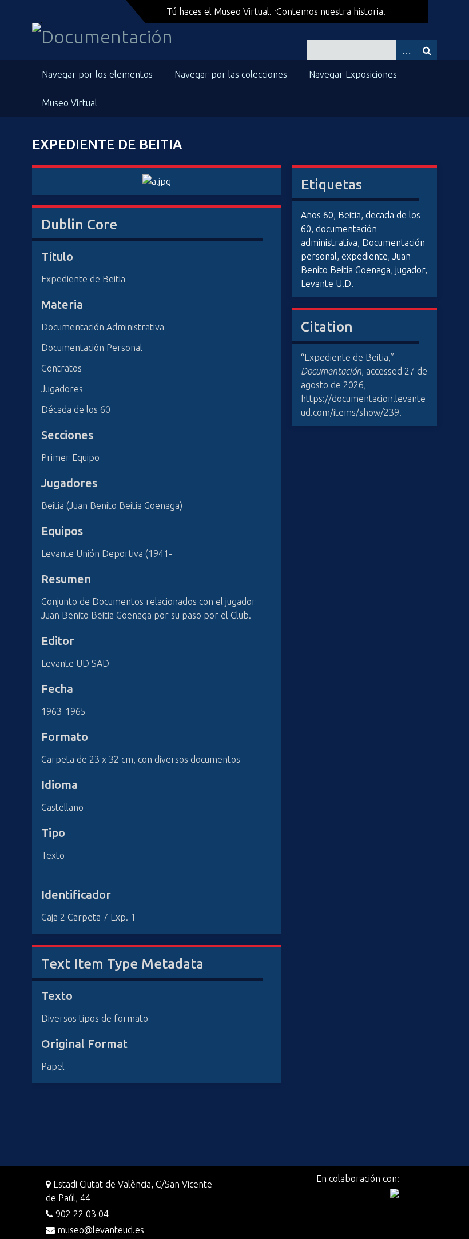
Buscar (426, 50)
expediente (364, 256)
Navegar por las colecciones (230, 74)
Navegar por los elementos (97, 74)
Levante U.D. (327, 283)
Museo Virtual (69, 103)
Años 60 (317, 215)
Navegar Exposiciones (353, 74)
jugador (410, 270)
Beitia (349, 215)
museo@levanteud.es (99, 1230)
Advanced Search (406, 50)
